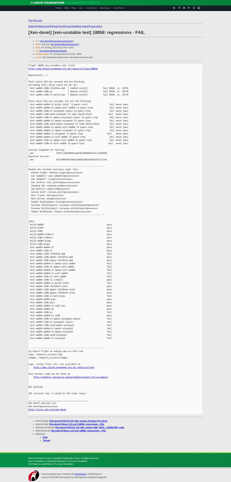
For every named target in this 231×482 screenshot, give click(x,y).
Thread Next (70, 26)
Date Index (82, 26)
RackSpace (80, 474)
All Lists (38, 20)
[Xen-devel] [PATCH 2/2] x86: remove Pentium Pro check (78, 421)
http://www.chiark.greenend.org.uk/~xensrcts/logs (64, 367)
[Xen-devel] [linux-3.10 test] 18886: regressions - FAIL (76, 424)
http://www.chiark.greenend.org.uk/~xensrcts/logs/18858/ (63, 68)
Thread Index (95, 26)
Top (30, 20)
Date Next (44, 26)
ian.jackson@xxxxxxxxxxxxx (64, 44)
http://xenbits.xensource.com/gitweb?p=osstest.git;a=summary (71, 377)
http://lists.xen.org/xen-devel (47, 409)
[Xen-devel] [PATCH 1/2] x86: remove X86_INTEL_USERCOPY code (89, 427)
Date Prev (34, 26)
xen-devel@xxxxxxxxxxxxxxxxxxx (56, 41)
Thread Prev (57, 26)
